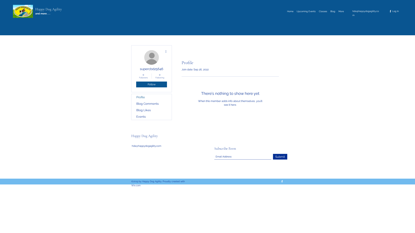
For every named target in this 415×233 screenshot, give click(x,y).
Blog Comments (147, 103)
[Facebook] (282, 181)
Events (141, 116)
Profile (140, 97)
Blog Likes (143, 110)
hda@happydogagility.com (146, 145)
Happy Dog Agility (48, 9)
